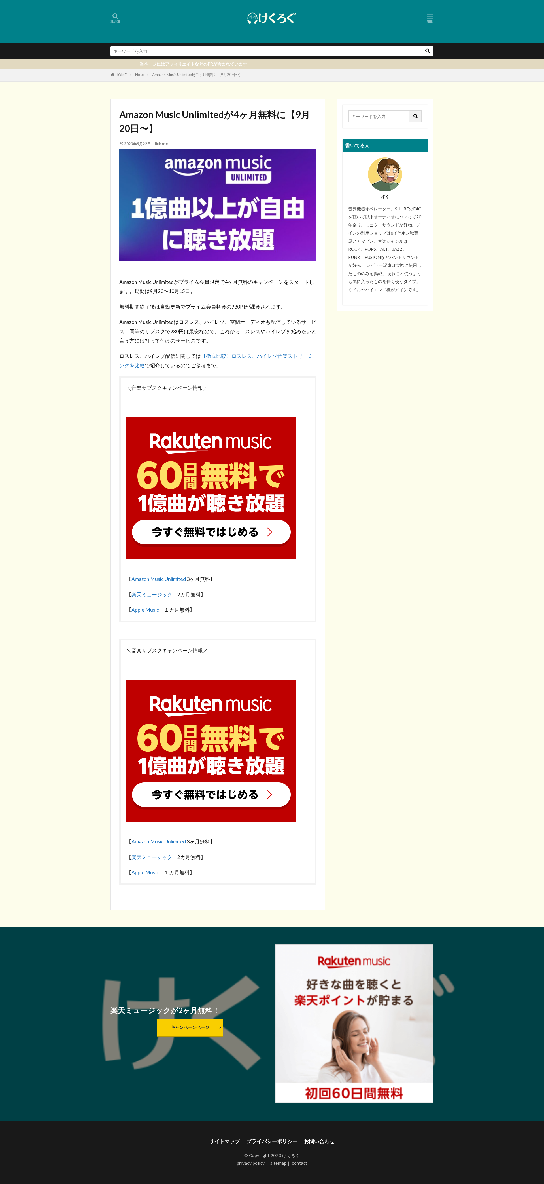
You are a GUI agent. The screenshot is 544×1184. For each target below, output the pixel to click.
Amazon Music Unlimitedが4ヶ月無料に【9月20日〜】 (197, 74)
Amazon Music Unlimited (158, 579)
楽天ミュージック (151, 595)
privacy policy (251, 1163)
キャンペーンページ (190, 1027)
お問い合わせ (319, 1141)
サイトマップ (224, 1141)
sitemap (278, 1163)
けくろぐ (291, 1155)
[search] (427, 51)
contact (299, 1163)
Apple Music (147, 610)
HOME (121, 75)
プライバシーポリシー (272, 1141)
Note (139, 74)
